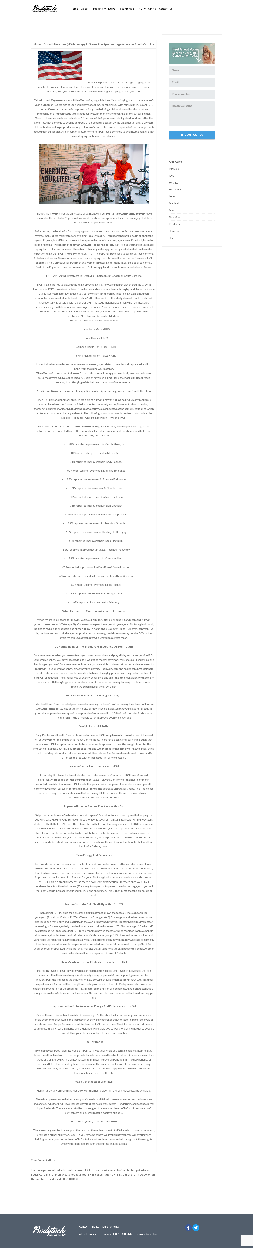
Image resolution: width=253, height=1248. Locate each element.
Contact (83, 1226)
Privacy (95, 1226)
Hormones (175, 189)
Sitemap (114, 1226)
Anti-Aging (175, 161)
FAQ (140, 8)
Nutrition (174, 217)
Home (74, 8)
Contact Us (166, 8)
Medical (174, 203)
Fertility (173, 182)
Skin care (174, 230)
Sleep (172, 237)
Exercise (174, 168)
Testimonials (126, 8)
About (85, 8)
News (111, 8)
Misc (172, 210)
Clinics (152, 8)
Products (97, 8)
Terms (104, 1226)
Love (172, 196)
